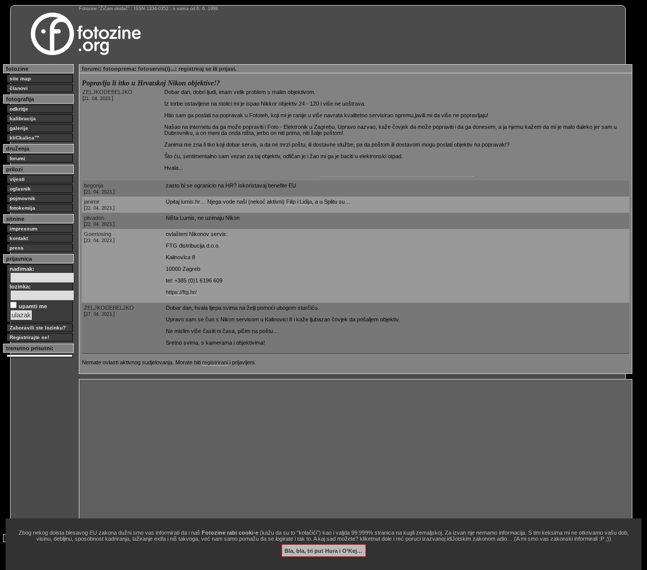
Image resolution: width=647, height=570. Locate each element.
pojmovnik (22, 198)
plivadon (94, 218)
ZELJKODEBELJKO (107, 92)
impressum (23, 228)
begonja (93, 185)
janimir (92, 202)
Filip (291, 202)
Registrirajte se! (29, 337)
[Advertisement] (355, 453)
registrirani (215, 362)
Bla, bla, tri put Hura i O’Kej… (323, 550)
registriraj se (194, 69)
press (17, 248)
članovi (19, 88)
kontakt (19, 238)
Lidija (306, 202)
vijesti (17, 179)
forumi (17, 158)
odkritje (19, 109)
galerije (19, 128)
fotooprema (118, 69)
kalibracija (23, 118)
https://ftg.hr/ (181, 292)
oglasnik (20, 189)
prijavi (227, 69)
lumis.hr (190, 202)
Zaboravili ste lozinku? (38, 327)
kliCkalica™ (24, 137)
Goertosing (97, 234)
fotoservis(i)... (156, 69)
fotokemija (22, 208)
